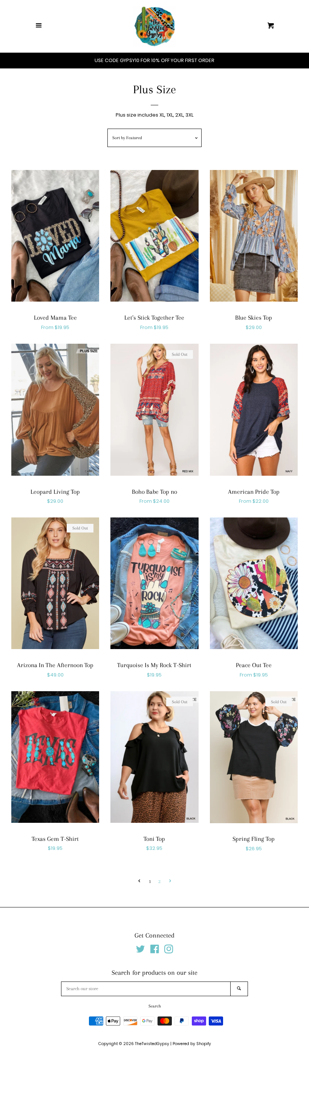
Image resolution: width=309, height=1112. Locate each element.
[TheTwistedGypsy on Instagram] (168, 950)
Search (154, 1006)
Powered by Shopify (192, 1044)
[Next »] (170, 881)
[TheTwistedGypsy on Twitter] (140, 950)
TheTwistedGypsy (152, 1044)
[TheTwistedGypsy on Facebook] (154, 950)
